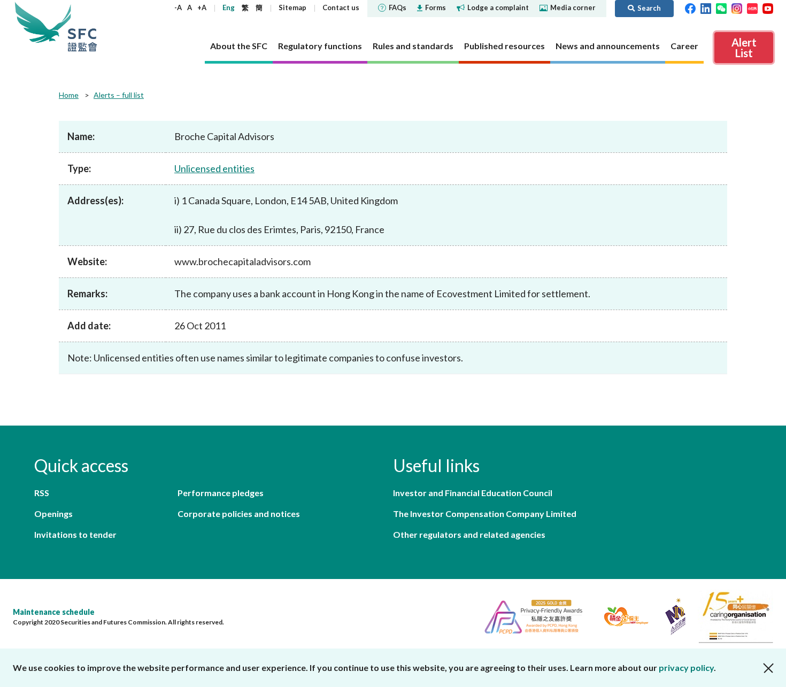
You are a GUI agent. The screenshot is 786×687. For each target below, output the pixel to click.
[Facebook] (690, 7)
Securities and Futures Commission (82, 26)
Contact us (340, 7)
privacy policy (686, 667)
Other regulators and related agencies (469, 534)
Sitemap (292, 7)
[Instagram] (736, 7)
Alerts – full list (119, 94)
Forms (435, 7)
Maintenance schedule (54, 611)
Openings (53, 513)
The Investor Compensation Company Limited (484, 513)
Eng (228, 7)
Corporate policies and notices (239, 513)
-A (178, 7)
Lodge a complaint (498, 7)
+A (201, 7)
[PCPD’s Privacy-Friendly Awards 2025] (529, 615)
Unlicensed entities (214, 168)
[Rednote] (752, 7)
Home (69, 94)
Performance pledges (221, 493)
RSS (41, 493)
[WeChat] (721, 7)
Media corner (573, 7)
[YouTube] (767, 7)
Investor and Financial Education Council (472, 493)
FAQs (397, 7)
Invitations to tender (75, 534)
